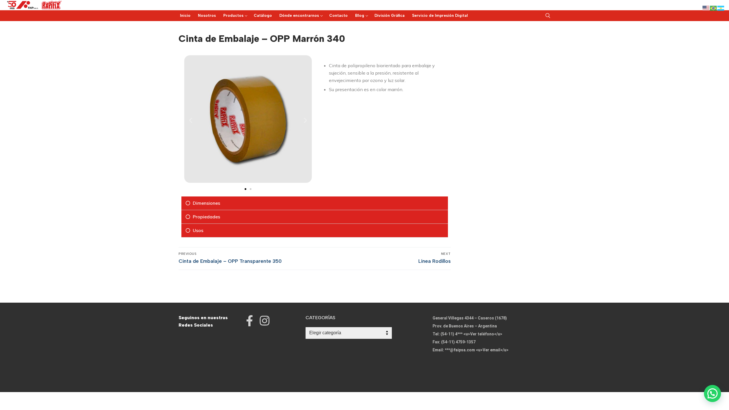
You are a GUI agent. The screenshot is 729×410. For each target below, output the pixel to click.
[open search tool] (547, 15)
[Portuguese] (713, 8)
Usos (198, 230)
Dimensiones (206, 203)
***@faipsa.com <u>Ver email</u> (477, 350)
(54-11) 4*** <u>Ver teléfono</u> (471, 334)
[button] (245, 189)
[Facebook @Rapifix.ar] (249, 320)
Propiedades (206, 217)
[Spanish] (721, 8)
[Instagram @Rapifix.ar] (264, 320)
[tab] (314, 203)
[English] (706, 8)
